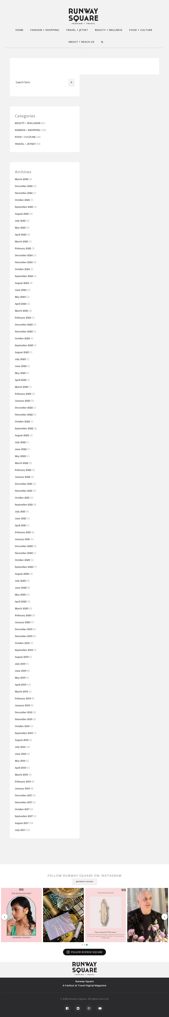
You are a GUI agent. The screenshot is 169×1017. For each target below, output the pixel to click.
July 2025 (20, 220)
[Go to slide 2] (84, 944)
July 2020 (20, 580)
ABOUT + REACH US (81, 41)
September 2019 (24, 650)
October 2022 (22, 421)
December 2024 (24, 255)
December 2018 (23, 712)
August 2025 (22, 214)
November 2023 (24, 331)
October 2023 (22, 338)
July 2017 (20, 830)
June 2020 (21, 587)
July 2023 (20, 359)
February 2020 (23, 615)
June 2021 (20, 518)
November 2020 (24, 553)
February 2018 (23, 781)
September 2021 (24, 504)
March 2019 (21, 691)
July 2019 (20, 664)
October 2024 (22, 269)
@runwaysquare (84, 881)
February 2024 (23, 317)
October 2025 (22, 200)
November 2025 (24, 193)
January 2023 (22, 400)
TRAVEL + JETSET (77, 29)
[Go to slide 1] (82, 944)
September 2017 (24, 816)
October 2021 (22, 497)
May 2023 (20, 373)
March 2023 (21, 387)
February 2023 (23, 394)
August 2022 (22, 435)
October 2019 (22, 643)
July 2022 (20, 442)
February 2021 (23, 532)
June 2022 (21, 449)
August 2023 (22, 352)
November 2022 (24, 414)
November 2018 (23, 719)
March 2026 (21, 179)
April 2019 (20, 684)
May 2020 (20, 594)
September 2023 (24, 345)
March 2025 (21, 241)
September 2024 (24, 276)
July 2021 (20, 511)
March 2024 (21, 310)
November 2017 (23, 802)
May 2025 (20, 227)
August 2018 (22, 740)
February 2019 (23, 698)
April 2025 (20, 234)
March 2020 (21, 608)
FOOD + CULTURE (140, 29)
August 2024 (22, 283)
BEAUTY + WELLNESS (108, 29)
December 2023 (24, 324)
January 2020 (22, 622)
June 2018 (20, 754)
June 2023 (21, 366)
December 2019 (23, 629)
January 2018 (22, 788)
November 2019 (23, 636)
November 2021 (23, 490)
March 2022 (21, 463)
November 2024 (24, 262)
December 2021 (23, 484)
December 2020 (24, 546)
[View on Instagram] (21, 915)
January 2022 (22, 477)
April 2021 (20, 525)
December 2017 (23, 795)
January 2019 (22, 705)
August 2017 (21, 823)
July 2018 (20, 747)
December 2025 (24, 186)
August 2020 (22, 574)
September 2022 (24, 428)
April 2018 (20, 767)
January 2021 (22, 539)
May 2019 (20, 677)
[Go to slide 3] (87, 945)
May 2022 (20, 456)
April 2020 (21, 601)
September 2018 (24, 733)
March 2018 (21, 774)
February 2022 (23, 470)
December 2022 (24, 407)
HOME (19, 29)
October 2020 (22, 560)
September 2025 (24, 207)
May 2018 (20, 760)
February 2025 (23, 248)
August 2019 (22, 657)
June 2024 (21, 290)
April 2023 (20, 380)
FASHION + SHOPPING (44, 29)
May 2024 (20, 297)
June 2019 (20, 670)
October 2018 (22, 726)
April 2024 (20, 304)
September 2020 (24, 567)
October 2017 (22, 809)
